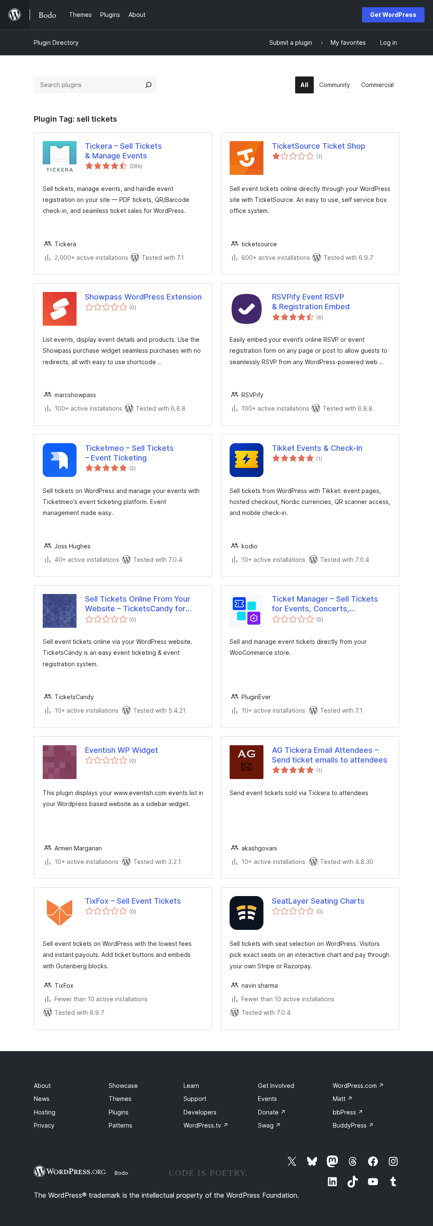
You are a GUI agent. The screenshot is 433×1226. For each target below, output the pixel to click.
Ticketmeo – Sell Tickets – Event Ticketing (129, 453)
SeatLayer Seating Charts (318, 900)
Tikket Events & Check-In (317, 448)
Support (195, 1098)
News (41, 1098)
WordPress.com (358, 1085)
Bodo (121, 1172)
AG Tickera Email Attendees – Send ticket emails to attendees (329, 755)
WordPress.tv (206, 1125)
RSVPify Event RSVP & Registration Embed (311, 301)
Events (267, 1098)
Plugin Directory (56, 42)
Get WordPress (393, 14)
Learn (191, 1085)
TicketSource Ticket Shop (318, 146)
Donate (272, 1112)
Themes (120, 1098)
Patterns (120, 1125)
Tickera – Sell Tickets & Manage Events (123, 151)
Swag (269, 1125)
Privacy (44, 1125)
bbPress (348, 1112)
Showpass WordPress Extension (143, 296)
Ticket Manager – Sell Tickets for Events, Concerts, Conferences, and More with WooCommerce (325, 604)
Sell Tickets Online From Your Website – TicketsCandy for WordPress (137, 604)
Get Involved (276, 1085)
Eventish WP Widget (121, 750)
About (42, 1085)
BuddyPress (353, 1125)
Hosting (44, 1112)
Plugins (119, 1112)
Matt (343, 1098)
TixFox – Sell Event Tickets (133, 900)
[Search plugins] (148, 84)
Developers (200, 1112)
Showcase (123, 1085)
